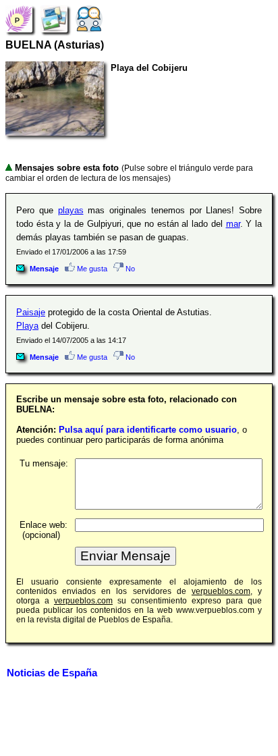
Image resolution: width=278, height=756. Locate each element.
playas (71, 210)
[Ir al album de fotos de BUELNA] (53, 19)
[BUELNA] (18, 19)
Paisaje (30, 312)
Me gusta (91, 269)
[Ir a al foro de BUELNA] (89, 19)
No (129, 269)
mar (233, 224)
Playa (27, 326)
